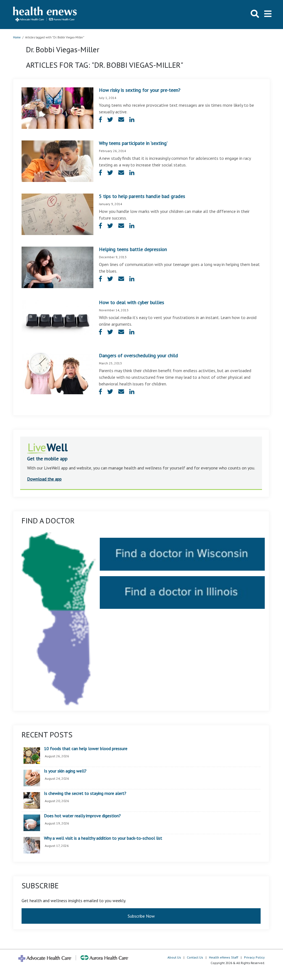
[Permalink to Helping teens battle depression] (57, 267)
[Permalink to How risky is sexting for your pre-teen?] (57, 107)
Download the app (44, 479)
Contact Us (195, 957)
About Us (174, 957)
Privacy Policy (254, 957)
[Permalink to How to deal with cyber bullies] (57, 320)
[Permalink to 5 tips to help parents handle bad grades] (57, 213)
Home (17, 37)
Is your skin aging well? (65, 771)
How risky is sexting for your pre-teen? (139, 90)
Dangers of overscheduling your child (138, 355)
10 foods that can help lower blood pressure (85, 748)
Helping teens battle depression (133, 249)
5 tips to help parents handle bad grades (142, 196)
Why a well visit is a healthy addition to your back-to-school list (103, 838)
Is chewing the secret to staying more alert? (85, 793)
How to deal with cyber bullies (131, 302)
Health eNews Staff (223, 957)
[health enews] (45, 14)
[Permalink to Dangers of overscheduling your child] (57, 373)
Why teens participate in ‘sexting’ (133, 143)
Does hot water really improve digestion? (82, 815)
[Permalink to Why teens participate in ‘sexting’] (57, 160)
